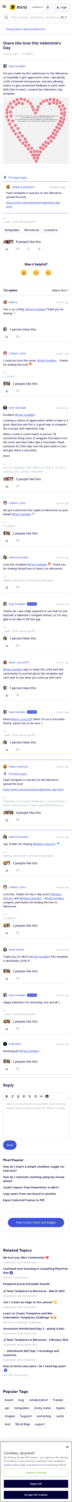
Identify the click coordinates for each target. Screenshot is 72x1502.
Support (26, 1416)
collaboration (38, 1400)
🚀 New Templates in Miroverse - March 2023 (34, 1291)
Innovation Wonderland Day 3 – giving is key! (33, 1328)
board (9, 1400)
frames (58, 1400)
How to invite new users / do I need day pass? (34, 1366)
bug (21, 1400)
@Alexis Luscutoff (21, 719)
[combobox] (36, 17)
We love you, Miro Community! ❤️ (26, 1257)
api (7, 1408)
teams (60, 1408)
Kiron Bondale (17, 407)
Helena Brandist (19, 557)
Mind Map (22, 1424)
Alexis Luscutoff (19, 662)
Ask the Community (15, 1277)
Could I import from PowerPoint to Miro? (31, 1187)
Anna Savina (16, 949)
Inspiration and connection (25, 29)
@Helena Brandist (30, 898)
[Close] (67, 1447)
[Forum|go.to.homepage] (24, 7)
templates (12, 230)
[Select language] (48, 7)
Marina (13, 302)
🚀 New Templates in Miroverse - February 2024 (35, 1340)
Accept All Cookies (36, 1494)
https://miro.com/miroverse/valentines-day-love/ (33, 789)
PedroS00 (15, 1044)
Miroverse (31, 230)
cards (60, 1416)
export (40, 1424)
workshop (44, 1416)
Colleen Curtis (17, 353)
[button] (4, 8)
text (7, 1424)
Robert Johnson (23, 187)
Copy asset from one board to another (29, 1194)
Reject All (36, 1483)
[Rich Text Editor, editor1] (36, 1119)
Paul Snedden (17, 66)
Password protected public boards (26, 1284)
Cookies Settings (36, 1472)
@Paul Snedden (35, 309)
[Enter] (6, 17)
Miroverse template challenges (22, 1322)
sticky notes (42, 1408)
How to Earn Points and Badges (36, 1222)
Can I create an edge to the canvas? (28, 1302)
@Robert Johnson (44, 844)
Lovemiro (51, 230)
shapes (10, 1416)
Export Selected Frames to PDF (24, 1200)
